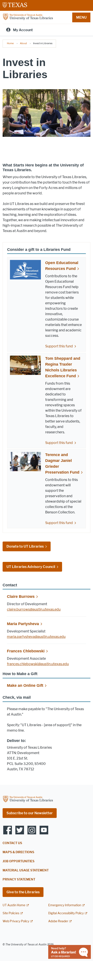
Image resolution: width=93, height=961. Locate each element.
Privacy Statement (19, 879)
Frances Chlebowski (26, 651)
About (23, 43)
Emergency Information (64, 905)
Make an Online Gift (25, 685)
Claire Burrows (21, 596)
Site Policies (11, 913)
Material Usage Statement (26, 870)
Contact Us (12, 843)
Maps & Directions (18, 852)
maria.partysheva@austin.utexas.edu (36, 637)
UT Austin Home (14, 905)
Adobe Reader (58, 921)
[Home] (28, 17)
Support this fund (59, 346)
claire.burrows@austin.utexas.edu (34, 609)
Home (10, 43)
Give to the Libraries (23, 892)
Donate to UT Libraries (25, 546)
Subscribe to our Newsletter (29, 813)
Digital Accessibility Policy (66, 913)
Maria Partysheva (23, 624)
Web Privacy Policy (16, 921)
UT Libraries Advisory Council (30, 567)
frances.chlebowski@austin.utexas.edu (38, 664)
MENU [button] (81, 17)
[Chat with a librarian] (69, 952)
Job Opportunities (18, 861)
